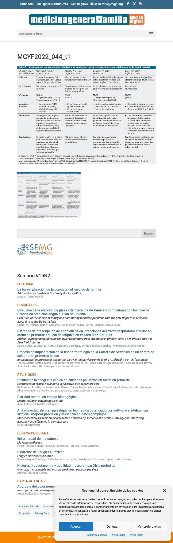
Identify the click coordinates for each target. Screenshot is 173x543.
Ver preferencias (149, 526)
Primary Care (42, 513)
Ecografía (24, 513)
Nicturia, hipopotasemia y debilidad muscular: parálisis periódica (66, 466)
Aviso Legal (118, 535)
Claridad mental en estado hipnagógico (47, 397)
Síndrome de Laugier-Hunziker (40, 452)
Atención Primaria (29, 506)
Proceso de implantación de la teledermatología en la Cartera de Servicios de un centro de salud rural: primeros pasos (85, 354)
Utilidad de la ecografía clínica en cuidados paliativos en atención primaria (73, 380)
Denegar (113, 526)
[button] (164, 491)
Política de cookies (96, 535)
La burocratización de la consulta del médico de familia (59, 289)
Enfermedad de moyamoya (37, 439)
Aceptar (75, 526)
